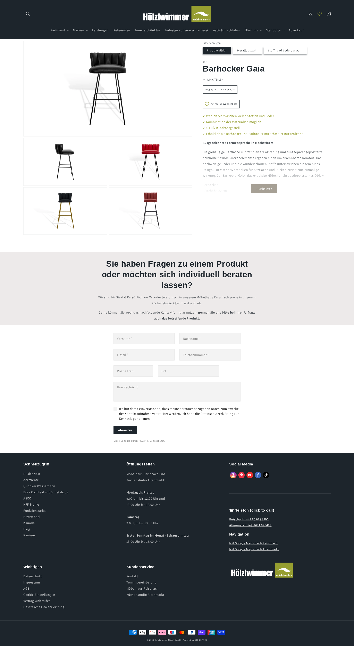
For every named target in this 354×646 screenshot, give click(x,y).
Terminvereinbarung (141, 582)
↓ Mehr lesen (264, 189)
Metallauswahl (247, 50)
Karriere (29, 535)
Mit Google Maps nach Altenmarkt (254, 549)
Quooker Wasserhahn (39, 486)
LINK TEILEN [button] (215, 79)
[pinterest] (241, 475)
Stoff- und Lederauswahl (285, 50)
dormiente (31, 480)
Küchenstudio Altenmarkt (145, 595)
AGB (26, 588)
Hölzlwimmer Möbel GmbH (168, 640)
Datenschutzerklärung (216, 414)
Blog (26, 529)
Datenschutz (32, 576)
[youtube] (249, 475)
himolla (29, 523)
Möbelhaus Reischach (213, 297)
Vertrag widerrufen (37, 601)
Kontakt (132, 576)
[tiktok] (266, 475)
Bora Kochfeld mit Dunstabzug (45, 492)
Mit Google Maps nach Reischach (253, 543)
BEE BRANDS (201, 640)
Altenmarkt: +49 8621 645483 (250, 525)
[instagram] (233, 475)
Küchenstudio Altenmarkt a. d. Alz (176, 303)
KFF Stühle (31, 504)
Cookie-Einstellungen (39, 595)
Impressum (31, 582)
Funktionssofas (34, 510)
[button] (27, 13)
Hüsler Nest (31, 474)
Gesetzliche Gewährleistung (44, 607)
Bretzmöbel (31, 517)
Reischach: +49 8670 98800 (249, 519)
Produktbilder (217, 50)
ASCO (27, 498)
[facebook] (258, 475)
